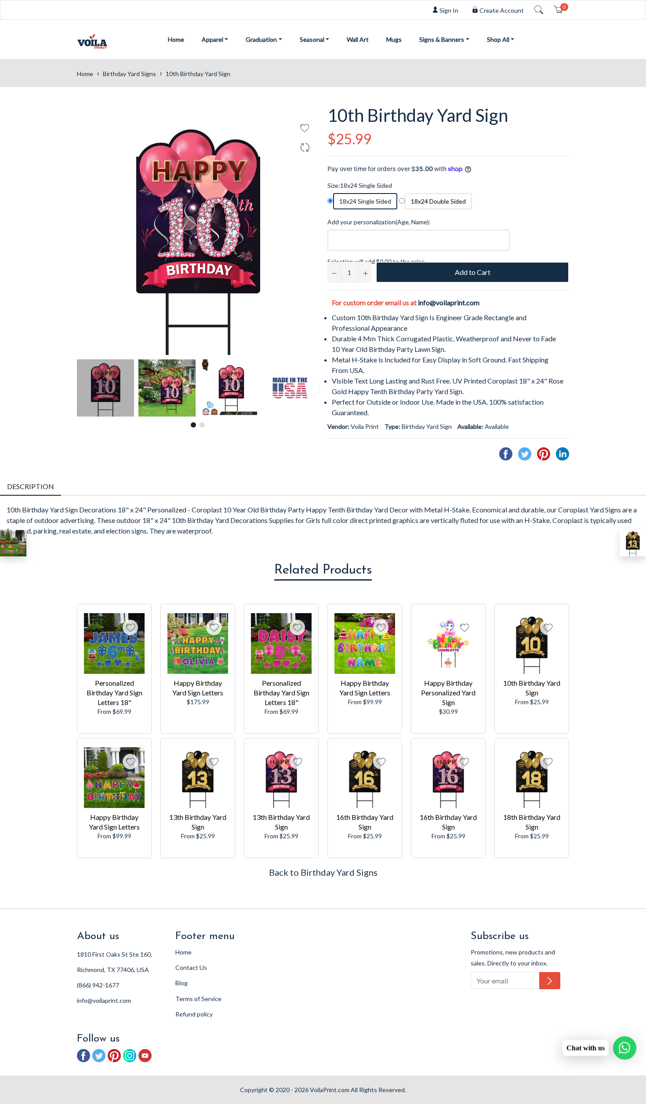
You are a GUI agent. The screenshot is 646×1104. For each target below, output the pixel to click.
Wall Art (358, 39)
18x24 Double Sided (438, 201)
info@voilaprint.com (448, 302)
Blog (181, 983)
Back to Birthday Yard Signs (323, 872)
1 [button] (193, 425)
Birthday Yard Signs (129, 73)
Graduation (261, 39)
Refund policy (194, 1014)
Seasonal (312, 39)
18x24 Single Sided (365, 201)
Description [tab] (30, 486)
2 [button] (202, 425)
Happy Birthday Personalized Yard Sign (448, 692)
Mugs (394, 39)
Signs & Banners (441, 39)
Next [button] (312, 388)
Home (176, 39)
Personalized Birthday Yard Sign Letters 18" (114, 692)
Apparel (212, 39)
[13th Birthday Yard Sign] (633, 543)
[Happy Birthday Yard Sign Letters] (13, 543)
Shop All (498, 39)
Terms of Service (198, 998)
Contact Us (191, 967)
